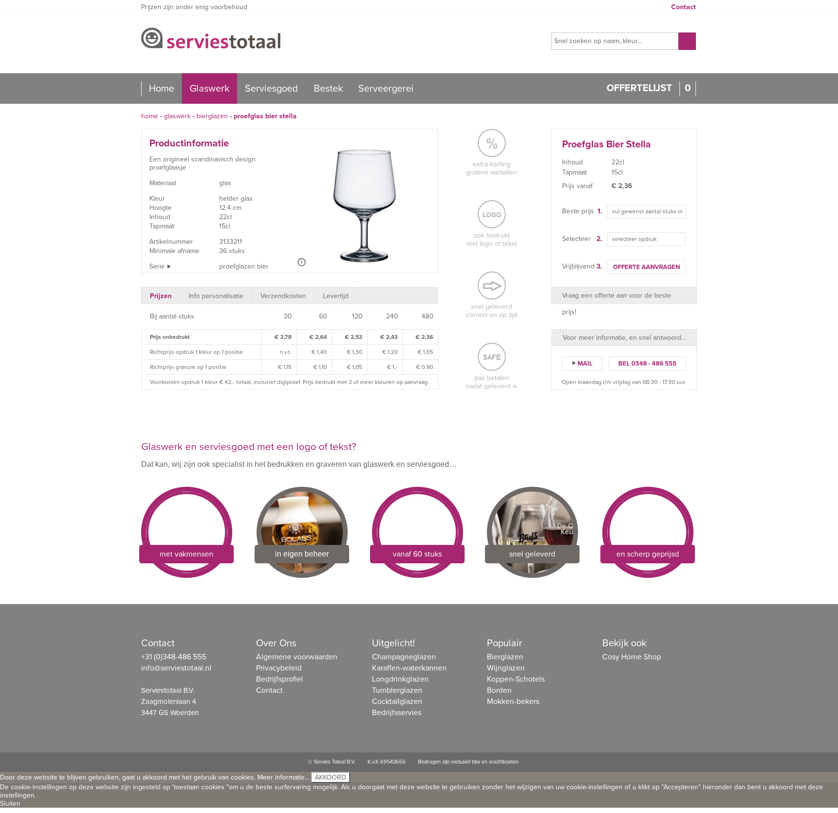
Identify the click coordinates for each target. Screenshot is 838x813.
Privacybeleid (279, 668)
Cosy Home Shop (631, 657)
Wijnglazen (506, 668)
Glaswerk (209, 89)
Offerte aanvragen (646, 267)
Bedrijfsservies (396, 712)
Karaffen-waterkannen (409, 668)
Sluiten (10, 803)
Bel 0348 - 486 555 (647, 363)
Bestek (328, 89)
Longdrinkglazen (400, 679)
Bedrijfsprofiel (279, 679)
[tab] (161, 295)
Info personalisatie (216, 296)
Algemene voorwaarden (297, 657)
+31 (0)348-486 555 (173, 657)
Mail (585, 363)
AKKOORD (330, 777)
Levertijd (336, 296)
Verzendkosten (283, 296)
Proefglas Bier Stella (265, 116)
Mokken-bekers (513, 701)
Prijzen (161, 296)
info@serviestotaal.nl (176, 668)
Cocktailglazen (397, 701)
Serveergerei (386, 89)
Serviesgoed (271, 89)
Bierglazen (212, 116)
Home (161, 89)
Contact (683, 7)
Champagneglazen (404, 657)
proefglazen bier (244, 266)
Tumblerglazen (397, 690)
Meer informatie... (283, 777)
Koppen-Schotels (516, 679)
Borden (499, 690)
